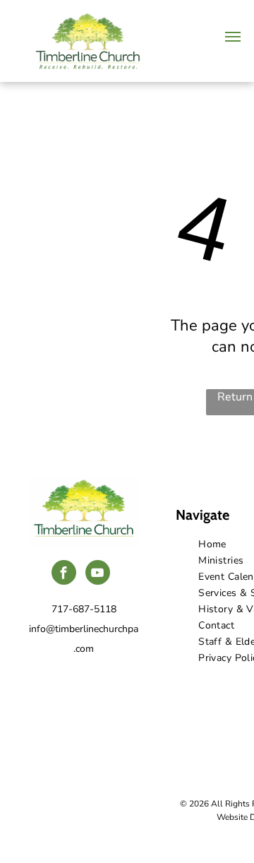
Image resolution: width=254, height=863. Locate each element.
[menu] (233, 37)
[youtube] (97, 574)
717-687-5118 (84, 609)
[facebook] (64, 574)
